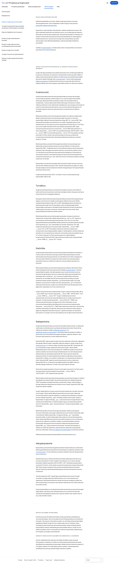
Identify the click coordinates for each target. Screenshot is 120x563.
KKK (58, 6)
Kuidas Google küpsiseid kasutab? (12, 22)
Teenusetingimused (34, 6)
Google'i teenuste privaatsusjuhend (12, 54)
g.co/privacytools (60, 79)
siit (74, 434)
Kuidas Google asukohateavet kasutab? (11, 39)
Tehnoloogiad (48, 6)
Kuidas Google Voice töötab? (10, 50)
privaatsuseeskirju (46, 47)
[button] (107, 3)
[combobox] (94, 560)
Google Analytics (70, 270)
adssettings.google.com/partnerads (46, 332)
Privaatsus (41, 560)
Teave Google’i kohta (30, 560)
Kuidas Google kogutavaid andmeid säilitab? (12, 59)
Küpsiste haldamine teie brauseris (12, 32)
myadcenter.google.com (59, 330)
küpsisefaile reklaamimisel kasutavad (46, 25)
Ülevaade (5, 6)
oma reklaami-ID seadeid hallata (61, 429)
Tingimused (48, 560)
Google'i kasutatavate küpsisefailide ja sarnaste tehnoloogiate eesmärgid (13, 27)
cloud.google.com (41, 345)
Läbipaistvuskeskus (59, 560)
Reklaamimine (6, 15)
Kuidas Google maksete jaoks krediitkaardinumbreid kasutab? (11, 45)
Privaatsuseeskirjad (17, 6)
